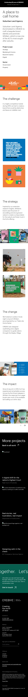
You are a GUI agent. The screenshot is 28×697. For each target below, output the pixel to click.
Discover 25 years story (13, 4)
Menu (20, 10)
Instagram (4, 655)
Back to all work (9, 445)
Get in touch (7, 587)
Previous (21, 425)
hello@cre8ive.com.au (7, 619)
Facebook (4, 656)
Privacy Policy (5, 681)
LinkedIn (4, 654)
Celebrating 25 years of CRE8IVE (14, 2)
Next (25, 425)
